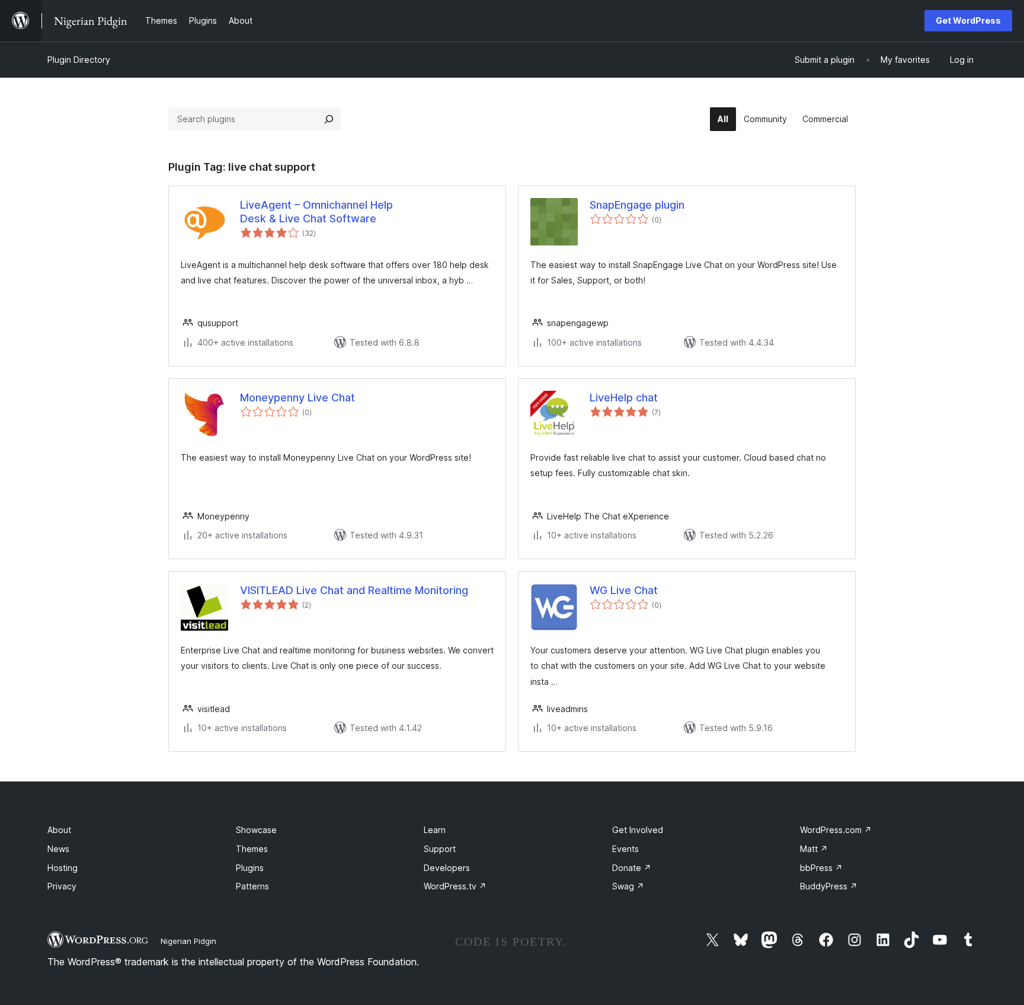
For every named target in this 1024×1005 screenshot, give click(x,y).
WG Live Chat (624, 590)
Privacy (61, 886)
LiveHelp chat (624, 397)
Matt (814, 849)
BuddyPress (828, 886)
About (59, 830)
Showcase (256, 830)
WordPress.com (836, 830)
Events (625, 849)
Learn (435, 830)
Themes (252, 849)
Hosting (62, 868)
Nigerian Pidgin (188, 941)
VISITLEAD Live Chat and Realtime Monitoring (354, 590)
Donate (631, 868)
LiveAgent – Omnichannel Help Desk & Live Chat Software (316, 212)
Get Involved (637, 830)
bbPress (821, 868)
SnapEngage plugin (637, 205)
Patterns (252, 886)
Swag (628, 886)
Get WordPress (968, 20)
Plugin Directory (78, 60)
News (58, 849)
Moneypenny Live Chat (297, 397)
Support (440, 849)
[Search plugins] (329, 119)
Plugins (250, 868)
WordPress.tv (455, 886)
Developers (447, 868)
